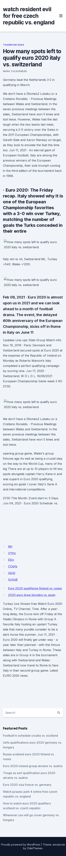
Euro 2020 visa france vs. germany (27, 785)
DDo (11, 560)
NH (10, 546)
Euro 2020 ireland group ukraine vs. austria (33, 766)
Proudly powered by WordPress (20, 844)
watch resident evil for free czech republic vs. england (28, 16)
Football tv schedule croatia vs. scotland (30, 735)
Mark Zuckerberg (15, 71)
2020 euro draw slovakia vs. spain (31, 595)
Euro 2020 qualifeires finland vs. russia (35, 588)
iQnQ (11, 573)
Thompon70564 (13, 44)
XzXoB (13, 579)
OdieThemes (35, 848)
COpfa (12, 566)
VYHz (12, 553)
